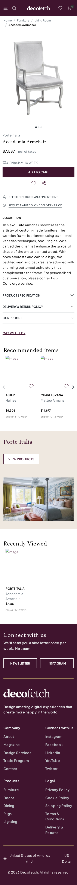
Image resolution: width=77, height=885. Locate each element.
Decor (8, 798)
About (8, 736)
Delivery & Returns (54, 830)
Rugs (7, 813)
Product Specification (21, 295)
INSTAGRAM (57, 663)
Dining (8, 805)
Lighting (10, 821)
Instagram (53, 736)
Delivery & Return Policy (23, 306)
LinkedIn (52, 752)
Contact (10, 768)
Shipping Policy (58, 805)
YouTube (52, 760)
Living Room (42, 20)
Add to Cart (38, 172)
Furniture (23, 20)
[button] (69, 8)
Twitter (51, 768)
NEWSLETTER (20, 663)
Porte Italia (11, 135)
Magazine (11, 744)
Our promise (13, 318)
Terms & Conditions (54, 816)
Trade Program (16, 760)
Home (7, 20)
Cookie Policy (57, 798)
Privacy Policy (57, 789)
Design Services (17, 752)
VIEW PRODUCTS (21, 459)
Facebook (54, 744)
